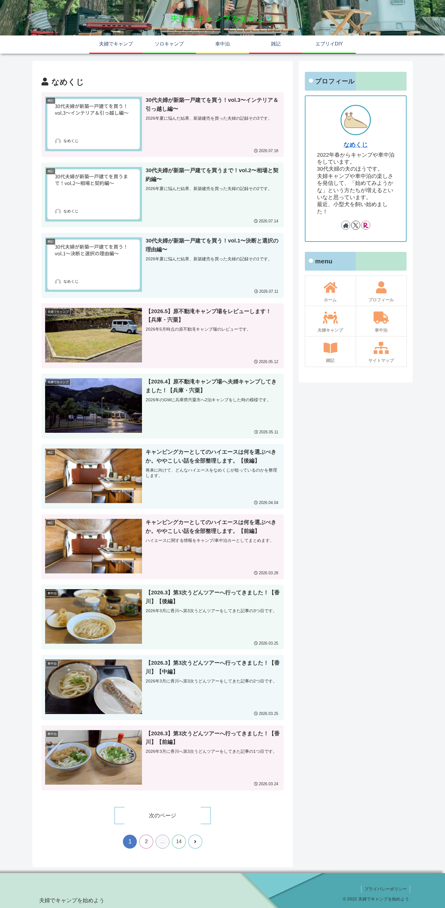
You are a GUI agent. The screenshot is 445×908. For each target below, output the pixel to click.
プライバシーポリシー (385, 888)
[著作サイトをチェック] (345, 225)
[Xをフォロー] (355, 225)
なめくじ (356, 144)
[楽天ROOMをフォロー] (365, 225)
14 (179, 841)
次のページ (162, 816)
